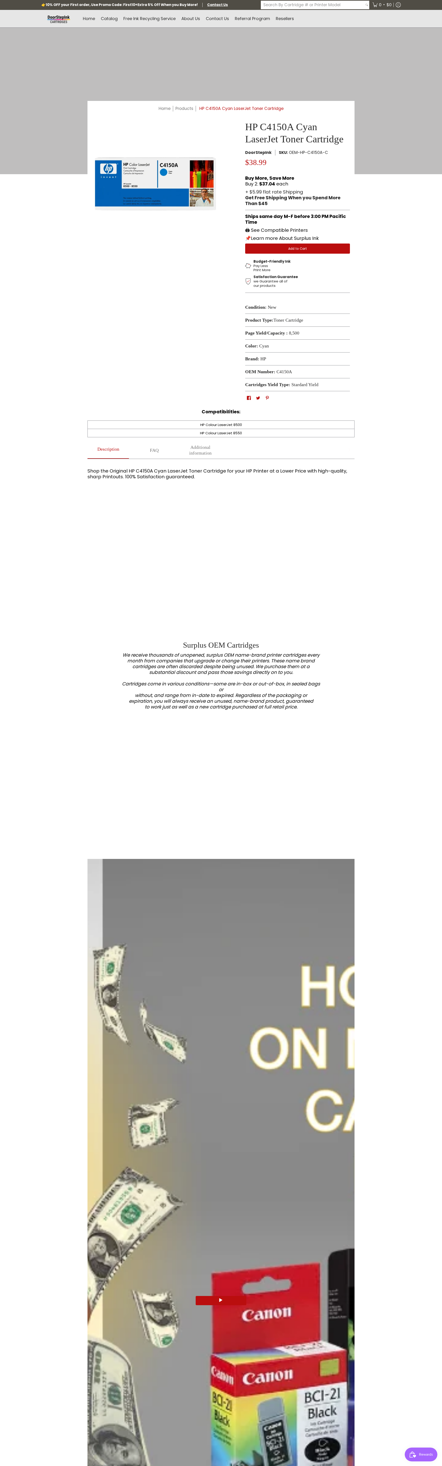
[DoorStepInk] (58, 18)
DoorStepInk (258, 152)
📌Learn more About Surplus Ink (282, 238)
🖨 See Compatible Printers (276, 230)
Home (165, 108)
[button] (382, 5)
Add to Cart (297, 248)
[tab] (108, 450)
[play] (221, 1300)
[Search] (366, 5)
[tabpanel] (221, 472)
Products (184, 108)
